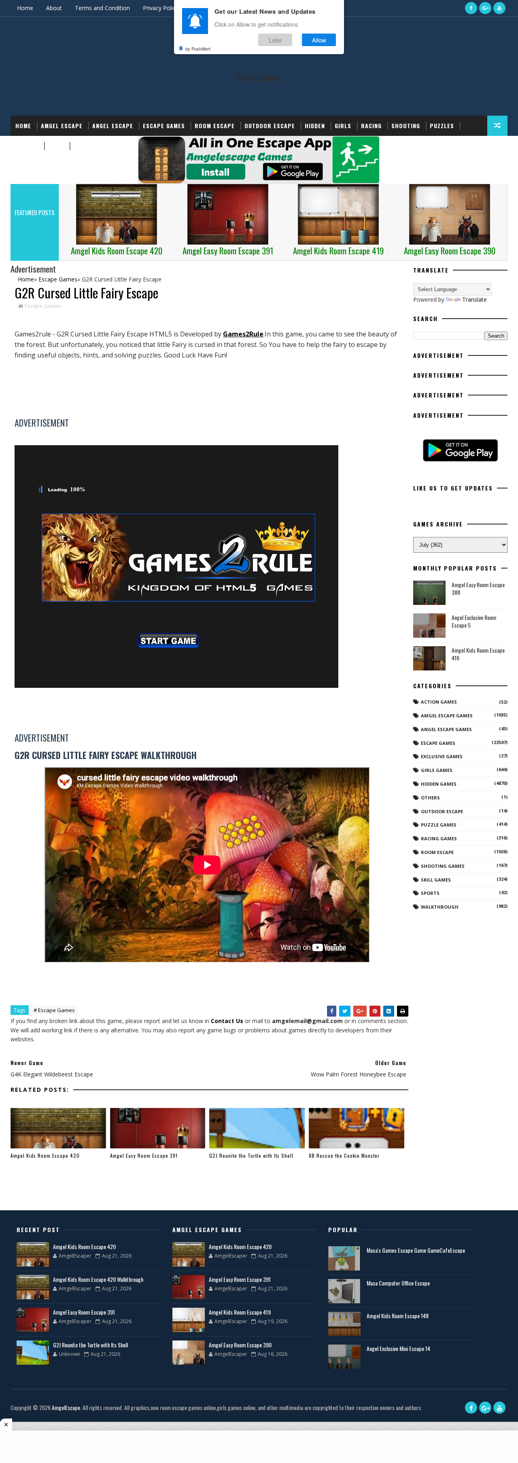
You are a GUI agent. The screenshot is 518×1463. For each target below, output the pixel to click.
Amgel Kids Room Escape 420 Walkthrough (98, 1279)
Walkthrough (440, 907)
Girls (343, 125)
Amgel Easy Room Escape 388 (478, 588)
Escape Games (164, 125)
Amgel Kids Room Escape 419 (240, 1312)
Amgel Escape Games (447, 715)
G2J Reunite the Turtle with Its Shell (251, 1155)
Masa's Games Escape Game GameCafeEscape (416, 1250)
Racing (371, 125)
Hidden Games (438, 784)
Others (430, 798)
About (54, 8)
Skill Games (436, 880)
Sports (26, 146)
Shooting (405, 125)
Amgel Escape (62, 125)
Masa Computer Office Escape (398, 1283)
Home (25, 8)
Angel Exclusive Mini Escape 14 (398, 1348)
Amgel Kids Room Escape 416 (478, 654)
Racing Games (439, 838)
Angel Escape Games (446, 729)
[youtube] (499, 8)
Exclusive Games (442, 756)
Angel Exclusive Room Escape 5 (474, 621)
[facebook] (471, 8)
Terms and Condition (102, 8)
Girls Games (436, 770)
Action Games (439, 702)
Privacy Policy (160, 8)
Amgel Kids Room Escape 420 (45, 1155)
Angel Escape (112, 125)
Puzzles (442, 125)
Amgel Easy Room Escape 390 (240, 1344)
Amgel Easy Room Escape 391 (144, 1155)
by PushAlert (197, 48)
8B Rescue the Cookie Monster (344, 1155)
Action (84, 146)
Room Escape (215, 125)
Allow (319, 40)
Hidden (315, 125)
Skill (56, 146)
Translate (474, 299)
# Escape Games (54, 1010)
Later (275, 40)
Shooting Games (443, 866)
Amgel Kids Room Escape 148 (398, 1315)
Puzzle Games (438, 825)
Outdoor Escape (269, 125)
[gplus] (485, 8)
